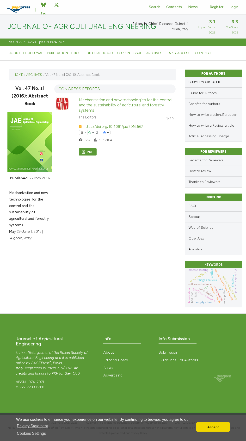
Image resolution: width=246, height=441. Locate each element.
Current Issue (129, 53)
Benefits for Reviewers (206, 160)
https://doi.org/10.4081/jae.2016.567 (113, 126)
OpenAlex (196, 238)
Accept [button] (213, 427)
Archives (154, 53)
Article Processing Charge (209, 136)
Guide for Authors (203, 93)
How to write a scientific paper (213, 115)
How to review (200, 171)
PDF (89, 152)
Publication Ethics (63, 53)
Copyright (204, 53)
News (193, 7)
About (108, 352)
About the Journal (26, 53)
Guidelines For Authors (178, 360)
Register (216, 7)
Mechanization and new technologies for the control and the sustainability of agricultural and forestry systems (125, 105)
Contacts (174, 7)
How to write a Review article (211, 125)
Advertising (113, 375)
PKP (55, 373)
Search (154, 7)
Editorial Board (99, 53)
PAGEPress (40, 363)
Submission (168, 352)
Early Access (179, 53)
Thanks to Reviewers (204, 182)
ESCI (192, 206)
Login (233, 7)
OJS (76, 373)
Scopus (195, 217)
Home (18, 75)
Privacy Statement (32, 426)
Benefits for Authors (204, 104)
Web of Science (201, 228)
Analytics (196, 249)
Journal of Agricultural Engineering (82, 26)
